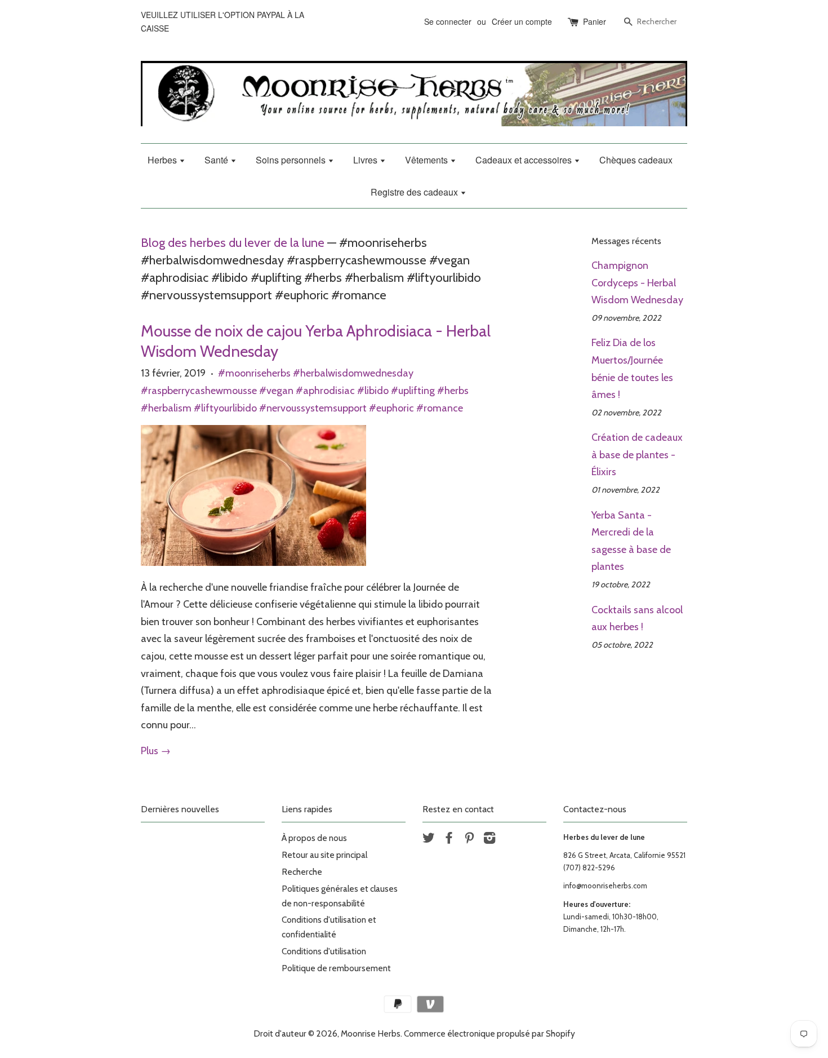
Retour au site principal (324, 854)
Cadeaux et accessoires (524, 159)
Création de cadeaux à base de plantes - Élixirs (637, 454)
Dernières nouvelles (180, 809)
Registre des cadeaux (415, 191)
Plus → (156, 751)
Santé (217, 159)
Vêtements (427, 159)
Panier (594, 21)
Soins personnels (292, 159)
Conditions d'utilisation (324, 951)
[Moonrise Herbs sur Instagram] (489, 839)
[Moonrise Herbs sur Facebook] (449, 839)
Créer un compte (522, 21)
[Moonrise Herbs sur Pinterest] (469, 839)
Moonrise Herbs (370, 1033)
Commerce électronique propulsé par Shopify (489, 1033)
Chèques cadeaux (636, 159)
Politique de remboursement (336, 968)
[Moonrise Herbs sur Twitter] (428, 839)
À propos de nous (314, 838)
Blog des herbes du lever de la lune (232, 242)
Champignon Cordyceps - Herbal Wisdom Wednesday (637, 282)
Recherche (302, 871)
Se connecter (447, 21)
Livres (366, 159)
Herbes (163, 159)
